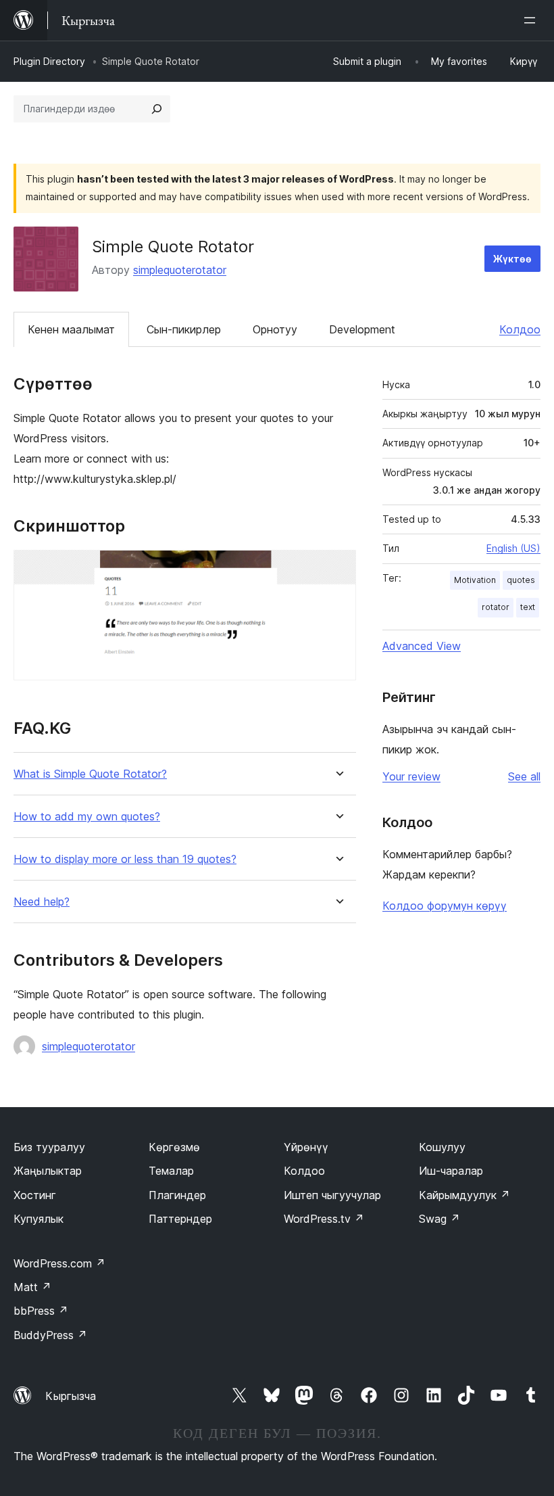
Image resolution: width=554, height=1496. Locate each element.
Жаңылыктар (48, 1170)
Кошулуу (442, 1147)
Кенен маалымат (71, 329)
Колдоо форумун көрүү (444, 905)
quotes (521, 580)
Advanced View (421, 646)
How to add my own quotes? (87, 816)
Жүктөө (512, 258)
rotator (495, 607)
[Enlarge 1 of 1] (338, 568)
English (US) (513, 548)
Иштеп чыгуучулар (332, 1195)
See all (524, 776)
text (527, 607)
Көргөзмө (174, 1147)
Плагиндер (177, 1195)
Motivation (475, 580)
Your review (411, 776)
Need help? (42, 901)
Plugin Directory (49, 61)
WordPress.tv (324, 1218)
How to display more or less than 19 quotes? (125, 859)
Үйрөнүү (306, 1147)
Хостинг (35, 1195)
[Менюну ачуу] (532, 20)
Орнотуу (275, 329)
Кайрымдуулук (464, 1195)
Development (362, 329)
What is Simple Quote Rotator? (90, 774)
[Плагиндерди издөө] (156, 108)
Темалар (171, 1170)
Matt (32, 1287)
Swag (439, 1218)
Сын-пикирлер (184, 329)
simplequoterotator (179, 270)
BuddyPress (50, 1335)
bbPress (41, 1310)
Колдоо (519, 329)
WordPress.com (59, 1263)
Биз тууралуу (49, 1147)
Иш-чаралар (451, 1170)
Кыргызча (70, 1396)
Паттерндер (180, 1218)
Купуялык (39, 1218)
